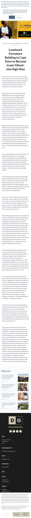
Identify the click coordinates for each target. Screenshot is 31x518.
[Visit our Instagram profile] (17, 431)
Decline (17, 514)
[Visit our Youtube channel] (20, 431)
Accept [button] (11, 17)
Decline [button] (19, 17)
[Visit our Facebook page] (10, 431)
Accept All (25, 514)
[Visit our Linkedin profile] (14, 431)
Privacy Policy (6, 503)
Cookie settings (7, 514)
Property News (15, 45)
